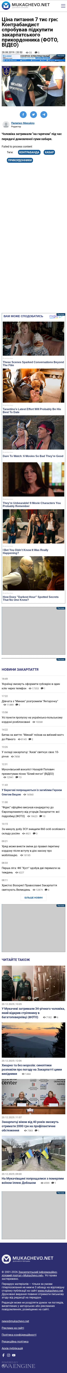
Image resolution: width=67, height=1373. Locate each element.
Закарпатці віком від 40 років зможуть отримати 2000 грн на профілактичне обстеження (30, 1126)
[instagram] (8, 1356)
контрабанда (29, 152)
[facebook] (3, 1356)
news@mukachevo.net (15, 1321)
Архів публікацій (12, 1348)
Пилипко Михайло (23, 123)
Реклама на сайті (13, 1328)
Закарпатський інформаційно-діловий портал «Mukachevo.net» (29, 1273)
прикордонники (20, 160)
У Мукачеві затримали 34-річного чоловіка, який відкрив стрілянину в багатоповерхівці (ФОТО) (33, 1013)
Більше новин (34, 897)
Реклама (34, 58)
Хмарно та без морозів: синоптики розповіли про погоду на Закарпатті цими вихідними (32, 1069)
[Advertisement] (33, 631)
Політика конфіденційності (19, 1334)
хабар (49, 152)
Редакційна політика (15, 1341)
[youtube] (13, 1356)
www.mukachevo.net (50, 1290)
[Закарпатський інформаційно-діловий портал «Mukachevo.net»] (26, 6)
